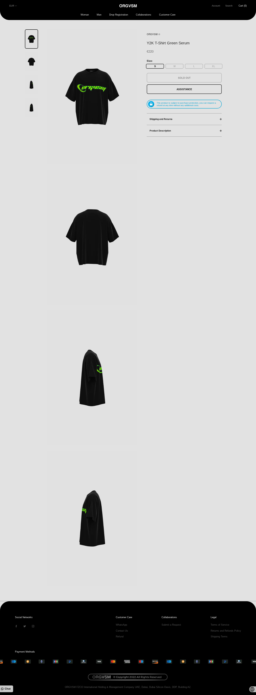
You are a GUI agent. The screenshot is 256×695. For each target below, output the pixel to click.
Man (99, 14)
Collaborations (143, 14)
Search (229, 5)
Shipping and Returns (161, 119)
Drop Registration (118, 14)
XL (213, 66)
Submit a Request (171, 624)
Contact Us (122, 630)
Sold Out (184, 77)
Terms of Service (220, 624)
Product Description (160, 130)
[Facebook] (16, 626)
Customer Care (167, 14)
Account (216, 5)
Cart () (243, 5)
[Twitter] (24, 626)
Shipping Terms (219, 636)
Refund (120, 636)
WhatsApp (121, 624)
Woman (85, 14)
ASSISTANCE (184, 89)
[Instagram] (33, 626)
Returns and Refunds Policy (226, 630)
